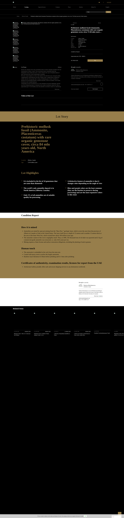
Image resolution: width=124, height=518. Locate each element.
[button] (109, 339)
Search (108, 12)
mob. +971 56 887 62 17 (87, 84)
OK (85, 516)
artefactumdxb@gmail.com (76, 84)
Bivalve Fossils (25, 16)
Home (18, 16)
